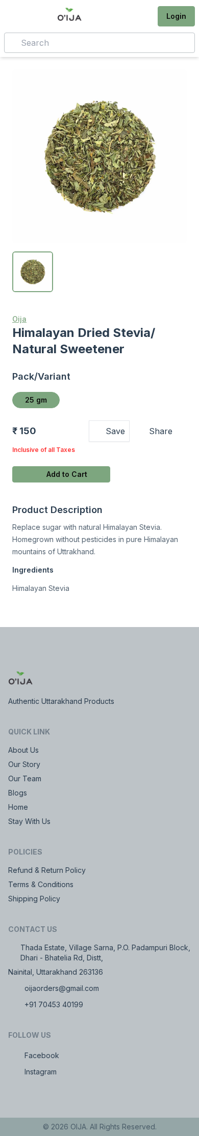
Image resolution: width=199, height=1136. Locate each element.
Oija (19, 319)
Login (176, 16)
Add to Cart (66, 474)
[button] (143, 16)
